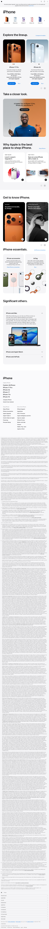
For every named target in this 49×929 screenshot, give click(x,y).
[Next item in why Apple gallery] (45, 185)
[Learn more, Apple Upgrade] (14, 167)
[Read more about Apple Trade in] (37, 167)
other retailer (18, 921)
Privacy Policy (3, 927)
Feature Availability (29, 885)
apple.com (24, 541)
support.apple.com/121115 (21, 508)
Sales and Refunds (16, 927)
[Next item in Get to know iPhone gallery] (45, 245)
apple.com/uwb (41, 874)
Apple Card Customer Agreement (39, 538)
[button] (41, 1)
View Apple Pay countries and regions (22, 882)
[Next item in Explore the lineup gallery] (45, 88)
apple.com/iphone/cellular (28, 870)
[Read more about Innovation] (14, 222)
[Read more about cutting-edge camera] (37, 222)
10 (16, 75)
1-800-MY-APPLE (30, 921)
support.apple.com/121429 (36, 517)
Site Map (25, 927)
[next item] (44, 21)
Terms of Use (9, 927)
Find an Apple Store (11, 921)
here (20, 542)
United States (3, 923)
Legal (22, 927)
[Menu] (47, 1)
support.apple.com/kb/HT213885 (19, 527)
